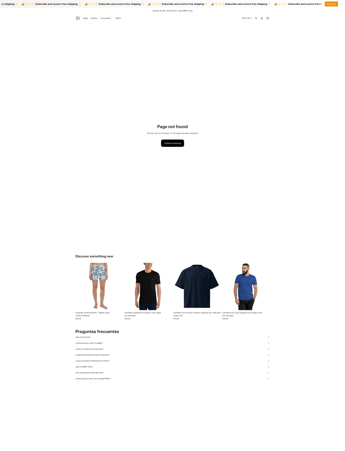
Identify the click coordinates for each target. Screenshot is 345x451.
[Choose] (118, 306)
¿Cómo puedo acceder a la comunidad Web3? (92, 379)
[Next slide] (119, 286)
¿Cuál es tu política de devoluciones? (89, 349)
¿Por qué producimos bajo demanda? (89, 373)
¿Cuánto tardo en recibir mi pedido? (89, 343)
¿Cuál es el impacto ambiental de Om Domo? (92, 361)
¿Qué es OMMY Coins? (84, 367)
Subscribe (331, 4)
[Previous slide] (79, 286)
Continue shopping (172, 143)
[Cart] (268, 18)
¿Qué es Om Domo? (82, 337)
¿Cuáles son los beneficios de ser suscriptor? (92, 355)
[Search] (256, 18)
